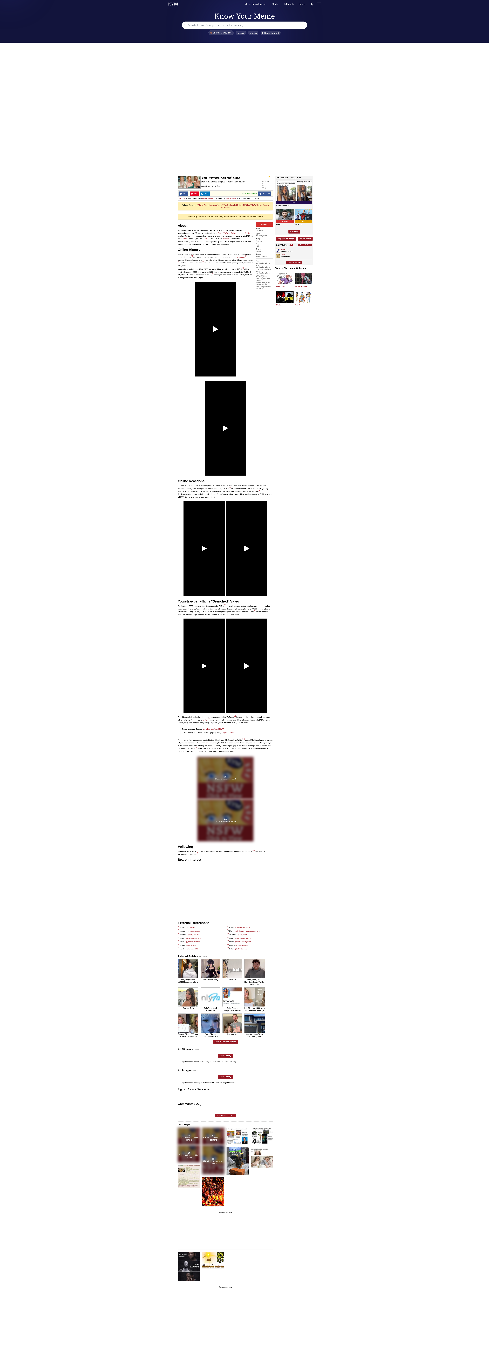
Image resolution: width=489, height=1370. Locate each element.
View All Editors (294, 262)
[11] (254, 850)
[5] (212, 273)
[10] (209, 718)
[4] (243, 268)
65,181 (267, 181)
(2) (291, 245)
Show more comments (225, 1115)
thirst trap (185, 239)
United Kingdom (261, 256)
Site (303, 221)
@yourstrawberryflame (193, 938)
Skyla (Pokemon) (301, 286)
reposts (226, 239)
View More (294, 232)
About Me (191, 927)
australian (266, 279)
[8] (255, 610)
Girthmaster (232, 1034)
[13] (243, 738)
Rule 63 (297, 305)
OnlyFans (222, 182)
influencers (259, 289)
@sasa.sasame (191, 945)
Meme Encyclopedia (255, 4)
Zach (283, 255)
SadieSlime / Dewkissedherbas (210, 1035)
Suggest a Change (286, 239)
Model (265, 236)
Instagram (259, 251)
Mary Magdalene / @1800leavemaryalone (188, 981)
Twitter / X (298, 224)
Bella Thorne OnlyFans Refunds (232, 1009)
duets (204, 239)
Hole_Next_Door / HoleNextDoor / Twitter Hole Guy (254, 982)
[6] (230, 487)
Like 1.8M (265, 194)
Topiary (278, 224)
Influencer (259, 236)
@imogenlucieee (194, 931)
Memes (253, 33)
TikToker (226, 233)
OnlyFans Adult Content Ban (210, 1009)
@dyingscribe (242, 935)
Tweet (205, 194)
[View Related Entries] (237, 182)
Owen (219, 186)
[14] (197, 747)
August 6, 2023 (227, 733)
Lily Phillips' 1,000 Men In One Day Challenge (254, 1009)
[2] (246, 256)
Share (184, 194)
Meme (294, 203)
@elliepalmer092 (192, 949)
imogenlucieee (266, 287)
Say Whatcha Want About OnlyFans (254, 1035)
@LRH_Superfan (241, 949)
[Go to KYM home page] (173, 4)
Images (240, 33)
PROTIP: (182, 198)
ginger (258, 287)
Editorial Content (270, 33)
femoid (208, 743)
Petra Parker (281, 286)
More (302, 4)
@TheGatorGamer (241, 945)
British (220, 233)
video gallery (231, 198)
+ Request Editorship (305, 244)
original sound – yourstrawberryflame (247, 931)
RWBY (278, 305)
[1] (192, 256)
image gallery (207, 198)
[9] (235, 716)
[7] (259, 490)
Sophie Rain (188, 1008)
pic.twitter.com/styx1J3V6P (213, 729)
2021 (257, 246)
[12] (225, 605)
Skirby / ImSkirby (210, 980)
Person (264, 224)
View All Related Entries (225, 1042)
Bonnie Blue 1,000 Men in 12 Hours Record (188, 1035)
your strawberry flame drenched (261, 277)
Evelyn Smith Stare (283, 206)
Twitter (233, 233)
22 (265, 188)
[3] (203, 261)
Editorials (288, 4)
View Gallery (225, 1056)
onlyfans (258, 281)
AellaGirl (232, 980)
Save (195, 194)
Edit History (305, 239)
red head (265, 285)
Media (275, 4)
